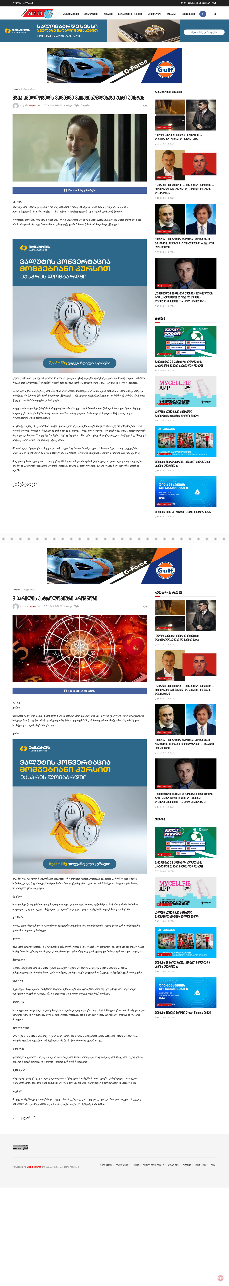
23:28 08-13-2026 (165, 252)
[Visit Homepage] (37, 13)
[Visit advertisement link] (114, 68)
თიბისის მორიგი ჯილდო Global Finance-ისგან (183, 512)
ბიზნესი (108, 13)
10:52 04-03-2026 (52, 606)
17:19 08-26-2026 (165, 420)
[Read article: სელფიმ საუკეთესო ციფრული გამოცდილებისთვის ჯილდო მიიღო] (185, 391)
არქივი (212, 1165)
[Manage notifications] (220, 1278)
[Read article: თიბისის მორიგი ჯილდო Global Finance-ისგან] (185, 491)
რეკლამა (17, 3)
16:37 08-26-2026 (165, 471)
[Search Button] (215, 14)
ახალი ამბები (71, 13)
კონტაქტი (28, 3)
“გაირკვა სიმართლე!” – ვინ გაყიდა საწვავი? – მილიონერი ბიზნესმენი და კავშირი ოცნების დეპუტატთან (184, 189)
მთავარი (16, 89)
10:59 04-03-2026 (52, 105)
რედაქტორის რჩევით (130, 13)
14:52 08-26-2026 (165, 517)
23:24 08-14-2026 (165, 144)
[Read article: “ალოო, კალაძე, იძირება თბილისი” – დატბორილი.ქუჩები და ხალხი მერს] (185, 115)
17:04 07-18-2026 (165, 306)
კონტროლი (154, 13)
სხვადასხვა (188, 13)
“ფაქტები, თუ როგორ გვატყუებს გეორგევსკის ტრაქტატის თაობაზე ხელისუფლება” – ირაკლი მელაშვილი (184, 243)
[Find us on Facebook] (202, 14)
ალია (33, 105)
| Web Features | (34, 1167)
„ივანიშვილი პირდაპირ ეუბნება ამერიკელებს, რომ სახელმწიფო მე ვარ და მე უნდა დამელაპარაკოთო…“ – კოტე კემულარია (184, 297)
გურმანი (171, 13)
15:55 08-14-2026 (165, 198)
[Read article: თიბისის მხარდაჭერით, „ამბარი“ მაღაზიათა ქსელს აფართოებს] (185, 441)
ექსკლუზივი (91, 13)
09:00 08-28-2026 (165, 370)
